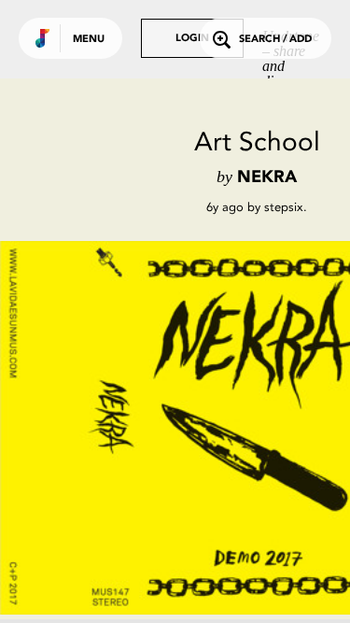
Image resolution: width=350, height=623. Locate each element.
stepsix (283, 207)
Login (192, 39)
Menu (89, 40)
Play (186, 427)
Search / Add (275, 40)
